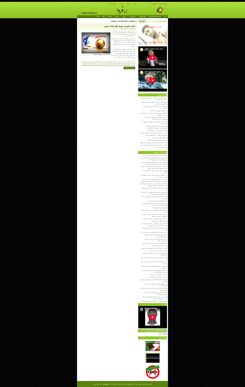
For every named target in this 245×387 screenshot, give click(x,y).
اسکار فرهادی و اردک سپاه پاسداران (157, 201)
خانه (135, 3)
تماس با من (121, 3)
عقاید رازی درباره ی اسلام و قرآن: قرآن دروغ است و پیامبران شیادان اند (155, 298)
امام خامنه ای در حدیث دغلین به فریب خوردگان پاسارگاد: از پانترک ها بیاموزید (154, 215)
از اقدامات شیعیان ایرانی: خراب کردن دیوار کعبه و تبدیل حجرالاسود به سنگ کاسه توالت (153, 184)
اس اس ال (158, 3)
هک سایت (112, 65)
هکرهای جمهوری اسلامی (93, 65)
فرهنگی (110, 16)
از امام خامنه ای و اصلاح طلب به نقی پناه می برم (154, 232)
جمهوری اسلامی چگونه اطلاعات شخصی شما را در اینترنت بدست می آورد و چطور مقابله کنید (153, 163)
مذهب (97, 16)
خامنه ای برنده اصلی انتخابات (159, 246)
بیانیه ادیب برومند (102, 61)
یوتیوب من (152, 3)
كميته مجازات (88, 63)
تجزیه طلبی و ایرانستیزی (155, 16)
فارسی (94, 63)
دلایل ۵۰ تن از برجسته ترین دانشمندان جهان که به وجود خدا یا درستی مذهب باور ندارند (153, 224)
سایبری (108, 63)
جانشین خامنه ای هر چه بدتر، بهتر (158, 250)
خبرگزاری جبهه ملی (117, 63)
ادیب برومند (115, 61)
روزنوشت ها (133, 16)
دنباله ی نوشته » (129, 68)
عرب (98, 63)
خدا (111, 63)
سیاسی (117, 16)
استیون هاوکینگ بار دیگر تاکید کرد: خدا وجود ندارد (154, 301)
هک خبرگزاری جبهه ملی (120, 65)
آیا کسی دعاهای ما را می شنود (159, 274)
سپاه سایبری (103, 63)
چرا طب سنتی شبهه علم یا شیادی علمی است (155, 219)
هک (128, 65)
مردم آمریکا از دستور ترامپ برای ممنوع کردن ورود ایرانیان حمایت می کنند (155, 204)
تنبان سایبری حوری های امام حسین (119, 26)
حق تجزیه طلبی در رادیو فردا (159, 221)
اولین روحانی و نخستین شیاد (159, 207)
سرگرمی (124, 16)
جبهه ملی (85, 61)
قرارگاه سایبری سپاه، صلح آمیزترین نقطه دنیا (155, 155)
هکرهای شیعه (84, 65)
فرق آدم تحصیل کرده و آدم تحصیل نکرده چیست (154, 248)
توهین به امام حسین (93, 61)
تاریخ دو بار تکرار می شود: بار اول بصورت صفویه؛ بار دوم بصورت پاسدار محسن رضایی (154, 167)
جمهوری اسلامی (126, 63)
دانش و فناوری (142, 16)
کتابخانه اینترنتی (112, 3)
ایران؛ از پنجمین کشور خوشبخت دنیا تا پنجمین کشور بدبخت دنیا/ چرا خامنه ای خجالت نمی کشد (154, 180)
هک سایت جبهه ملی (104, 65)
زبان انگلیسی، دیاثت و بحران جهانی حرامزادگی (154, 243)
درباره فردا (129, 3)
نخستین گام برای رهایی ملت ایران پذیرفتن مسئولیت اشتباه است (155, 235)
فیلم (104, 16)
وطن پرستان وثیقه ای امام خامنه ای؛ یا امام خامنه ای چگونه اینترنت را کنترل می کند (154, 193)
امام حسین (109, 61)
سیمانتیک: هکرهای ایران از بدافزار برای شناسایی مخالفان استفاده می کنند (154, 271)
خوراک (164, 3)
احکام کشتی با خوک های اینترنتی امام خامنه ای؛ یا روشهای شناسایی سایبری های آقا (153, 158)
